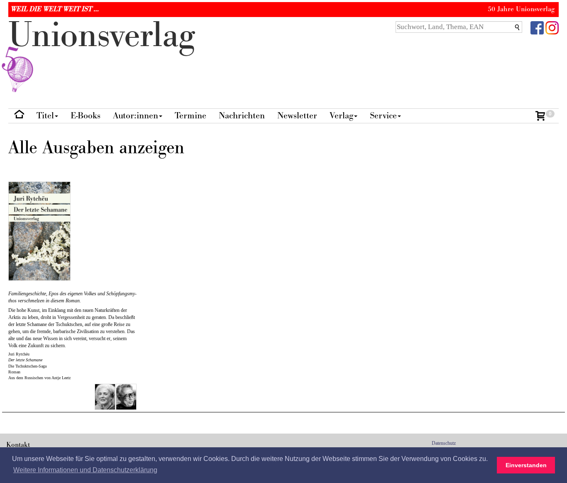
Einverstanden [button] (526, 465)
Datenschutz (444, 443)
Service (383, 115)
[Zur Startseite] (19, 116)
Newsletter (297, 115)
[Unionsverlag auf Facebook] (537, 27)
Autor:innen (135, 115)
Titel (45, 115)
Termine (190, 115)
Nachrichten (242, 115)
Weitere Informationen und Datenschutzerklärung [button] (85, 469)
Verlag (341, 115)
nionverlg (101, 35)
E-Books (85, 115)
